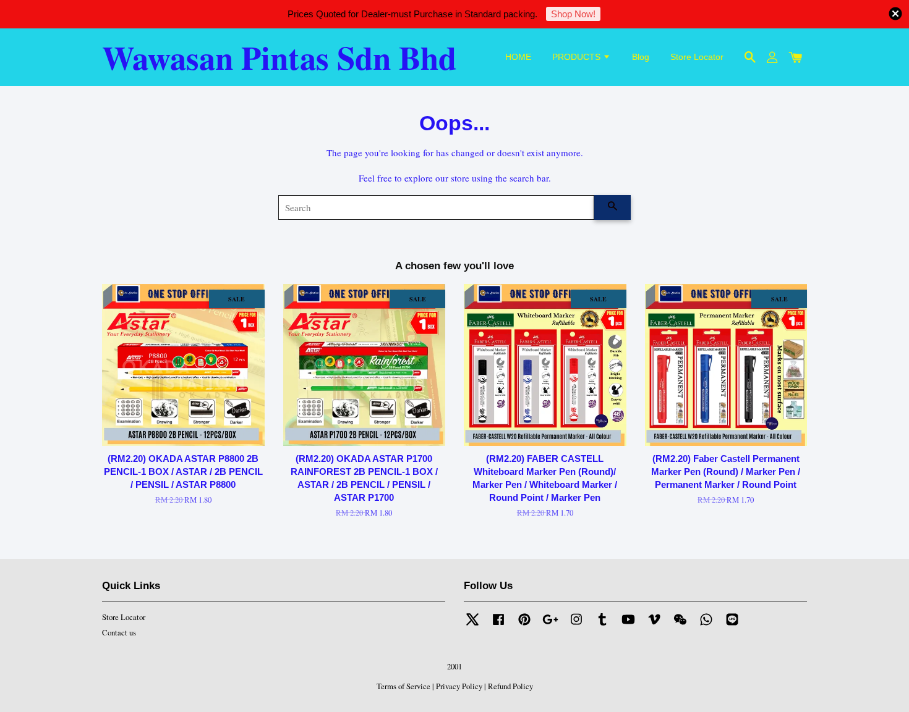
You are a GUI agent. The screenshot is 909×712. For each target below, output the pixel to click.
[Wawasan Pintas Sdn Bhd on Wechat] (680, 625)
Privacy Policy (459, 686)
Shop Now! (573, 14)
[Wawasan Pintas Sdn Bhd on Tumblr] (602, 625)
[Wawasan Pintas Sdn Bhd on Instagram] (576, 625)
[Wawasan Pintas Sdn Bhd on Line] (732, 625)
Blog (640, 57)
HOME (518, 57)
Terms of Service (403, 686)
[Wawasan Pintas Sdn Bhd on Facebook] (498, 625)
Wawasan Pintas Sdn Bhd (279, 57)
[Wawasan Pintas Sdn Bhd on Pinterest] (524, 625)
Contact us (119, 632)
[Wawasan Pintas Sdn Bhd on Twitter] (472, 625)
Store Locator (696, 57)
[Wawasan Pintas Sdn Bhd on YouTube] (628, 625)
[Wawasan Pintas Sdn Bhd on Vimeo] (654, 625)
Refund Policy (510, 686)
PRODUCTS (577, 57)
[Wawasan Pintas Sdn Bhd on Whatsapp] (706, 625)
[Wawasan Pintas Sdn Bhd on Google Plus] (550, 625)
